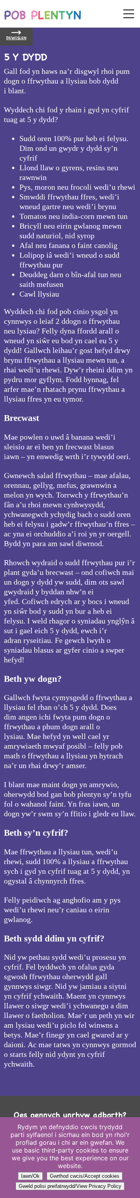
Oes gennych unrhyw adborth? (70, 1115)
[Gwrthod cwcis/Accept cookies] (130, 1157)
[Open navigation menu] (128, 14)
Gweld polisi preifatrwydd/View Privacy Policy (70, 1186)
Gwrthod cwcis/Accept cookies (84, 1176)
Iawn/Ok (30, 1176)
